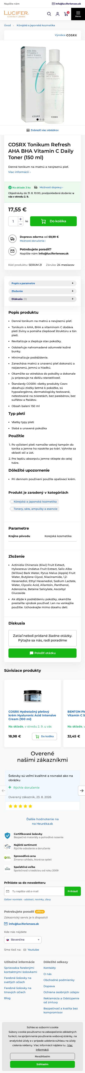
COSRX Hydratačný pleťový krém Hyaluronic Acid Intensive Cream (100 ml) (32, 715)
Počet (13, 221)
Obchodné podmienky (59, 980)
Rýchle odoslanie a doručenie (32, 848)
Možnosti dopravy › (51, 187)
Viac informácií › (19, 172)
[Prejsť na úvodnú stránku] (16, 14)
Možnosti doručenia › (33, 240)
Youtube (33, 949)
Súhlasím (42, 1064)
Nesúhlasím (42, 1056)
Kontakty (50, 967)
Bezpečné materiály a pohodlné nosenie (38, 837)
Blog (7, 998)
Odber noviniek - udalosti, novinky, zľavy (27, 899)
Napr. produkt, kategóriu (31, 42)
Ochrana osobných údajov (61, 992)
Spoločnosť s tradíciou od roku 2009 (36, 870)
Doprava (49, 986)
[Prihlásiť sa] (57, 14)
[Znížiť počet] (20, 223)
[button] (49, 14)
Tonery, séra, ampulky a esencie (35, 508)
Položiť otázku (45, 653)
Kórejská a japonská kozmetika (36, 25)
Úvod (7, 25)
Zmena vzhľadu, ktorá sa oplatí (33, 859)
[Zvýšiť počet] (20, 218)
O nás (48, 974)
